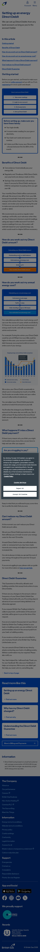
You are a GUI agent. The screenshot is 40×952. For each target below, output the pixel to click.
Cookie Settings (20, 482)
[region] (20, 476)
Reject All (20, 488)
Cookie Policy (8, 476)
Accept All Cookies (20, 494)
